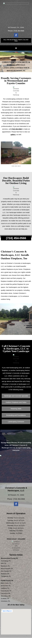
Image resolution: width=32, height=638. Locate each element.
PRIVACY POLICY (12, 539)
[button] (16, 48)
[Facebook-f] (16, 35)
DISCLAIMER (21, 539)
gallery (13, 134)
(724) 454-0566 (19, 31)
